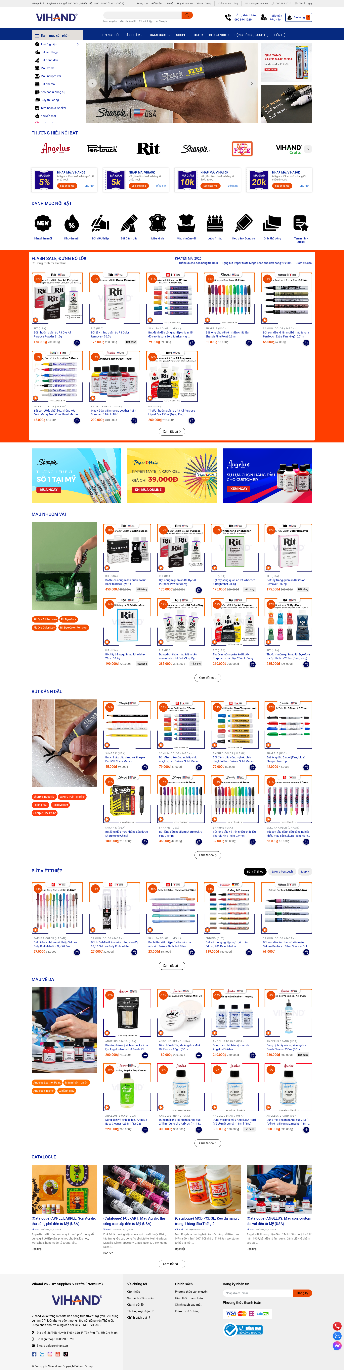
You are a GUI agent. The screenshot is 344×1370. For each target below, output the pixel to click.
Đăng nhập (275, 19)
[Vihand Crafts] (289, 149)
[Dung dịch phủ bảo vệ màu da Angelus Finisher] (235, 1013)
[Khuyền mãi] (286, 62)
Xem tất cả (170, 431)
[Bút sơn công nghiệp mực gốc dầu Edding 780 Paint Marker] (229, 908)
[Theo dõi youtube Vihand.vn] (58, 1353)
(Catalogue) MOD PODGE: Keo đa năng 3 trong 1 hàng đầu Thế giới (207, 1221)
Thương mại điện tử (140, 1311)
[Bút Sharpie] (76, 475)
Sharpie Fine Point (44, 813)
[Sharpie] (195, 149)
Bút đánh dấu (129, 238)
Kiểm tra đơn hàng (228, 3)
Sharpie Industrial (44, 796)
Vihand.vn (54, 1366)
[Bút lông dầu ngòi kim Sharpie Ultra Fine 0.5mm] (181, 799)
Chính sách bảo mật (188, 1304)
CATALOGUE (44, 1156)
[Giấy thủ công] (272, 223)
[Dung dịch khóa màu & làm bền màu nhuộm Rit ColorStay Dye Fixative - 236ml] (181, 622)
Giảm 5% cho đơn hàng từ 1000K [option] (251, 263)
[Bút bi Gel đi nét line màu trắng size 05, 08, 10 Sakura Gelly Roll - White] (114, 908)
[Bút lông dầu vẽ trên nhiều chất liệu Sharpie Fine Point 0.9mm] (229, 298)
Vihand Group (203, 3)
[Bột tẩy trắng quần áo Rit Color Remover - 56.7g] (114, 298)
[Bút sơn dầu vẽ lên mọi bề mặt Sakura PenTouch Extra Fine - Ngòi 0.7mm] (286, 298)
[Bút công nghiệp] (64, 743)
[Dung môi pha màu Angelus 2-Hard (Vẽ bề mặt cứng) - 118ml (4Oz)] (235, 1087)
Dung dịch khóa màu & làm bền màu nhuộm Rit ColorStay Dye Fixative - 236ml (178, 658)
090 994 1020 (243, 19)
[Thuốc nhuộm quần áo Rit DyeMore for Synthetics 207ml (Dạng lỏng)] (288, 622)
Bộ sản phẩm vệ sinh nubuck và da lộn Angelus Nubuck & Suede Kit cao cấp (126, 1049)
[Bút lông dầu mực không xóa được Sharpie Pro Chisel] (127, 799)
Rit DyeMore (68, 619)
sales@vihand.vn (57, 1345)
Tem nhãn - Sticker (301, 240)
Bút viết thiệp (145, 21)
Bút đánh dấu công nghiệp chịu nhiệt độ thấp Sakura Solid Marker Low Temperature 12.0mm (233, 761)
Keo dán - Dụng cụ (243, 238)
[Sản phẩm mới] (43, 223)
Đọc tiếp (37, 1248)
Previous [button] (92, 83)
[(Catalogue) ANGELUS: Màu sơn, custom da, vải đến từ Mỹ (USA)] (279, 1189)
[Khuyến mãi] (71, 223)
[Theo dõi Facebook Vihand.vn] (34, 1353)
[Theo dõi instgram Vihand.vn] (50, 1353)
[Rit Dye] (148, 149)
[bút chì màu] (215, 223)
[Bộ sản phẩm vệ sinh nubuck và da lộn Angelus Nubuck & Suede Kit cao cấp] (127, 1013)
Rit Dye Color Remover (73, 627)
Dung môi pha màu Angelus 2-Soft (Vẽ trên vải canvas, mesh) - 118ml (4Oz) (288, 1123)
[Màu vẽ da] (157, 223)
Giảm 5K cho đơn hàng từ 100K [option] (294, 263)
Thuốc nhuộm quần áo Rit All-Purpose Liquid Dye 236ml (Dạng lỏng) (233, 658)
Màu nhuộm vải (186, 238)
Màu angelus (110, 21)
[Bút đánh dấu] (129, 223)
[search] (187, 15)
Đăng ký (302, 1293)
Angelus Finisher (43, 1090)
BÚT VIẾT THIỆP (47, 870)
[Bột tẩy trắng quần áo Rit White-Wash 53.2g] (127, 622)
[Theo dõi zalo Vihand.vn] (42, 1353)
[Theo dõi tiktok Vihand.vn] (66, 1353)
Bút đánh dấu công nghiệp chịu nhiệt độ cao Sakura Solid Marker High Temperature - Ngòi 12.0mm (170, 336)
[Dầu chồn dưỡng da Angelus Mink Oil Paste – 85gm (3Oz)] (181, 1013)
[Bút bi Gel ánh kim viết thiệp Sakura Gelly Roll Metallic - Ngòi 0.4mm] (57, 908)
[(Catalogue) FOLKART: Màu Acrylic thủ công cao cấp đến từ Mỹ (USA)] (136, 1189)
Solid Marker (60, 804)
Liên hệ (169, 3)
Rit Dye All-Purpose (45, 619)
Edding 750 (40, 804)
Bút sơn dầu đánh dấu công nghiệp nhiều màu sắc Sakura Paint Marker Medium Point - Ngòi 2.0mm (288, 835)
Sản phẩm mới (43, 238)
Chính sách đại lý (138, 1317)
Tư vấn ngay (305, 3)
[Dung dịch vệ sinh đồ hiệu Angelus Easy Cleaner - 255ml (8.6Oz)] (127, 1087)
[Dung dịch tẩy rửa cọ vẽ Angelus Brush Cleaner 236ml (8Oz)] (288, 1013)
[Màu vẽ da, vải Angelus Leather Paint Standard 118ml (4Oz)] (114, 376)
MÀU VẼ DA (43, 979)
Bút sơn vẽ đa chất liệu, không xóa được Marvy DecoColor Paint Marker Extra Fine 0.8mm (56, 414)
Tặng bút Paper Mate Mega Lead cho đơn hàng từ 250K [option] (192, 263)
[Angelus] (55, 149)
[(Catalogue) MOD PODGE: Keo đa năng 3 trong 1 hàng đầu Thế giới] (208, 1189)
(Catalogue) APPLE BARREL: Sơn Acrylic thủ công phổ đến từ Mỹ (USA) (64, 1221)
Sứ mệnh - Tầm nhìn (140, 1298)
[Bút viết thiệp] (100, 223)
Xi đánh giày (66, 1090)
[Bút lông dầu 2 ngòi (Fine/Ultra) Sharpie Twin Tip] (288, 725)
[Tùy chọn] (77, 343)
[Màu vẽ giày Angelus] (267, 475)
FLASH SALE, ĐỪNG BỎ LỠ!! (59, 258)
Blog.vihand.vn (185, 3)
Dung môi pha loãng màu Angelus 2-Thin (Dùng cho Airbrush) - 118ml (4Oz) (180, 1123)
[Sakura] (101, 149)
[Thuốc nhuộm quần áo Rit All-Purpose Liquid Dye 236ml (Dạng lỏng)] (172, 376)
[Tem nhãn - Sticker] (301, 223)
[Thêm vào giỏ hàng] (145, 1055)
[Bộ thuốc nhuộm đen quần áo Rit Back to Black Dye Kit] (127, 548)
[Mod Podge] (242, 149)
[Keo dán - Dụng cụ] (243, 223)
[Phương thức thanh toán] (247, 1314)
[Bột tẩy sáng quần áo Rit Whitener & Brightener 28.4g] (235, 548)
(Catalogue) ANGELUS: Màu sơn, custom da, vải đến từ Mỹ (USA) (279, 1221)
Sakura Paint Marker (72, 796)
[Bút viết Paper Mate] (172, 475)
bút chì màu (215, 238)
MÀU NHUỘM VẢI (49, 514)
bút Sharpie (161, 21)
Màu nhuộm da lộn (76, 1082)
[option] (172, 83)
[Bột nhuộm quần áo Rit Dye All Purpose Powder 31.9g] (57, 298)
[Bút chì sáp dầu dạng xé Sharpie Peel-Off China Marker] (127, 725)
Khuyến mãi (71, 238)
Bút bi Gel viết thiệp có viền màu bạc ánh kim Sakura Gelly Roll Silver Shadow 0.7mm (170, 946)
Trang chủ (142, 3)
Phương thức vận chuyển (191, 1292)
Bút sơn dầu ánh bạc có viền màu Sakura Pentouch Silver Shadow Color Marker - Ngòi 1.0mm (286, 946)
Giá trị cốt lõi (136, 1304)
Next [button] (251, 83)
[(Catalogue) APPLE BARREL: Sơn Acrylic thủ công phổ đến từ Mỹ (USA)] (64, 1189)
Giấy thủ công (272, 238)
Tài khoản (276, 15)
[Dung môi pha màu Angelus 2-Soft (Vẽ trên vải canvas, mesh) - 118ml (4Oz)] (288, 1087)
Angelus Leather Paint (47, 1082)
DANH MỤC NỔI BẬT (52, 203)
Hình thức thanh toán (189, 1298)
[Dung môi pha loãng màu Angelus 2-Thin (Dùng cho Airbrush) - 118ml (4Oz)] (181, 1087)
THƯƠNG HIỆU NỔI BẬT (55, 132)
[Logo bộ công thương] (243, 1330)
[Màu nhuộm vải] (186, 223)
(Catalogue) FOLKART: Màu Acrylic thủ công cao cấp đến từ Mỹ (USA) (134, 1221)
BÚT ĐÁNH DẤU (47, 691)
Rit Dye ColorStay (44, 627)
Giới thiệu (156, 3)
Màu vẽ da (157, 238)
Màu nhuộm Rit (128, 21)
